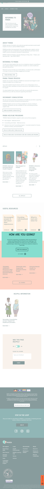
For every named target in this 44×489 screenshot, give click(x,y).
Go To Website (20, 253)
